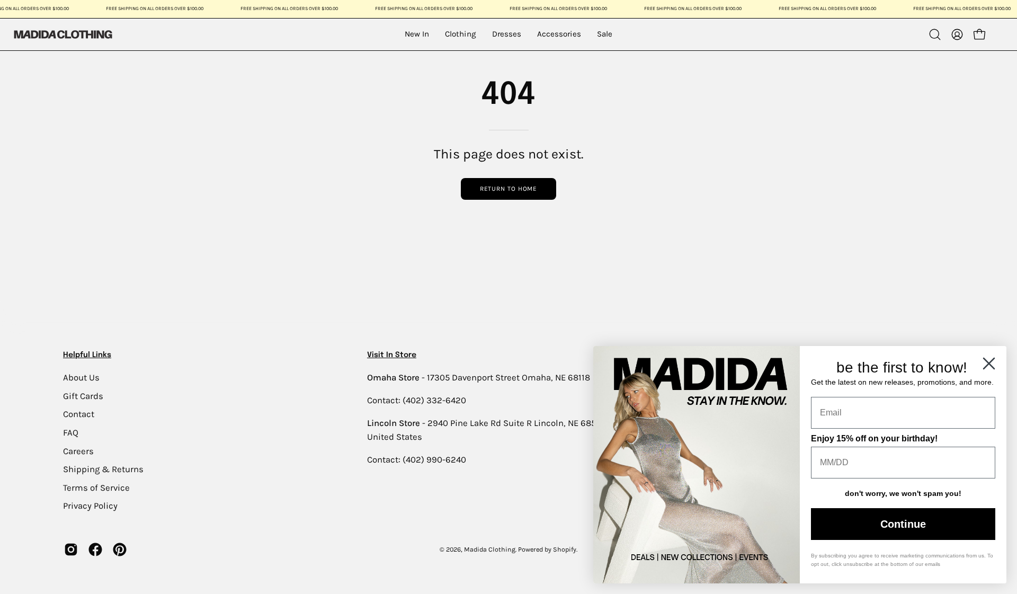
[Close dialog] (989, 363)
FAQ (70, 432)
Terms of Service (96, 487)
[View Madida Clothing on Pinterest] (120, 549)
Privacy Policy (90, 506)
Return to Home (509, 188)
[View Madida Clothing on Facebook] (95, 549)
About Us (81, 378)
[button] (935, 34)
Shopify (564, 549)
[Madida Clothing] (62, 34)
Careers (78, 451)
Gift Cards (83, 396)
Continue (903, 524)
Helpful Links (87, 355)
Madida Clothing (489, 549)
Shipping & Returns (103, 469)
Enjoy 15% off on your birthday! (874, 438)
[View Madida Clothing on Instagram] (71, 549)
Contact (78, 414)
